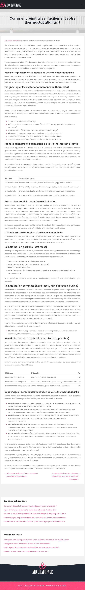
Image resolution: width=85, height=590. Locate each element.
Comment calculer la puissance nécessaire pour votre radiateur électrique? (65, 476)
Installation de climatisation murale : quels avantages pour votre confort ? (34, 521)
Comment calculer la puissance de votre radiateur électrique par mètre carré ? (36, 540)
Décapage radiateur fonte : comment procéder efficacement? (22, 474)
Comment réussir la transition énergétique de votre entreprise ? (30, 506)
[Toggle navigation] (82, 4)
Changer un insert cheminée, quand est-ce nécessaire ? (27, 543)
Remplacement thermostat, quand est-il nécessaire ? (26, 551)
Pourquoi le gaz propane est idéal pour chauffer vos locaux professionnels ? (35, 517)
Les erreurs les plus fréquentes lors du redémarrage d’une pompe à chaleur (35, 514)
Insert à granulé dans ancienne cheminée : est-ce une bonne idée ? (31, 547)
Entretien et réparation (14, 40)
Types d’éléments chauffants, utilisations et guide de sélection (30, 510)
